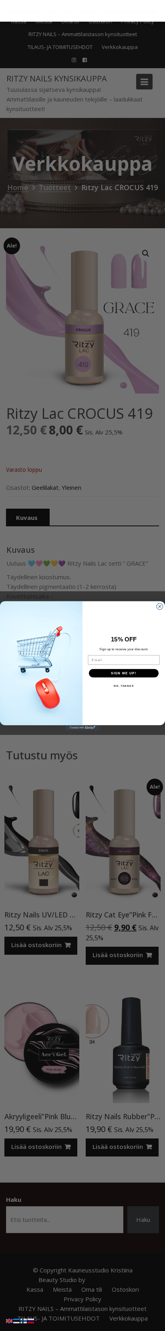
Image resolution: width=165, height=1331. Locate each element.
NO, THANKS (124, 685)
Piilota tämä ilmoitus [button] (130, 11)
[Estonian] (16, 1320)
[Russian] (31, 1320)
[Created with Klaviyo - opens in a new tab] (83, 727)
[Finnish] (24, 1320)
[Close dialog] (160, 606)
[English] (9, 1320)
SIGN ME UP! (124, 673)
